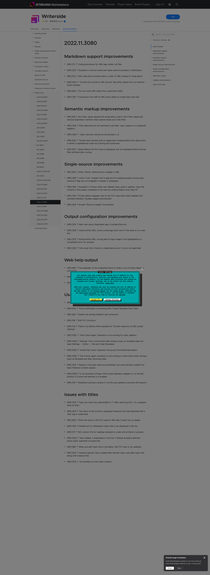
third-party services (87, 293)
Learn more (109, 283)
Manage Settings (112, 299)
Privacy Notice (99, 291)
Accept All (96, 299)
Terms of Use (118, 291)
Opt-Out (122, 295)
